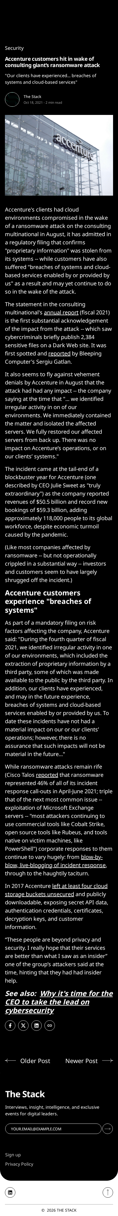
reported (59, 353)
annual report (61, 312)
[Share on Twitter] (23, 1025)
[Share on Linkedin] (36, 1025)
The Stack (32, 96)
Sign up (13, 1155)
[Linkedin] (10, 1192)
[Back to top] (108, 1192)
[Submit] (107, 1129)
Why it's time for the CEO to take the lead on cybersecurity (59, 1001)
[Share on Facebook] (10, 1025)
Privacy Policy (19, 1164)
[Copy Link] (49, 1025)
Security (14, 48)
